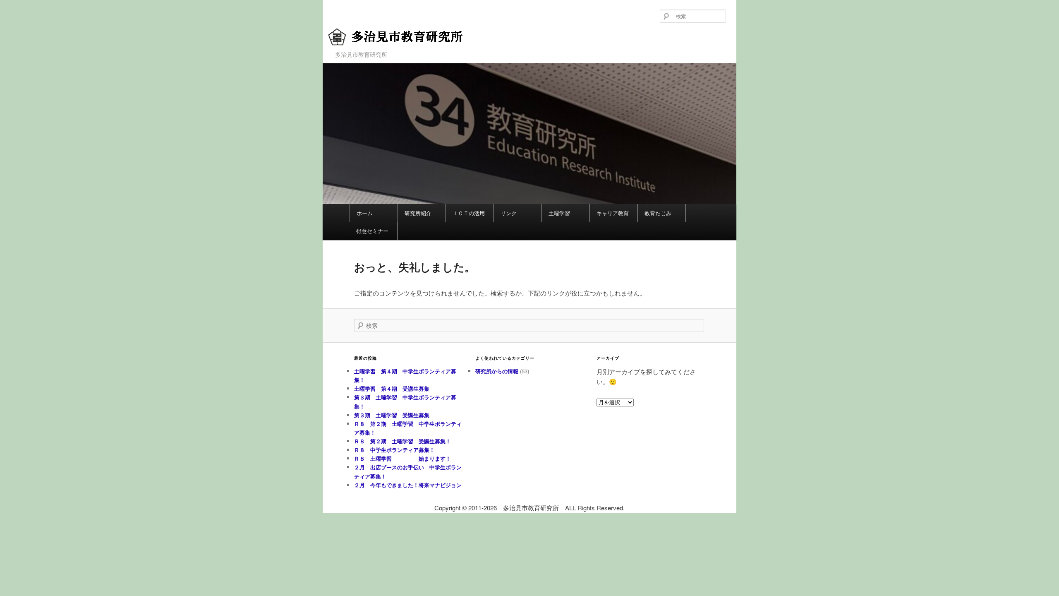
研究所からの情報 (496, 371)
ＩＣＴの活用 (469, 213)
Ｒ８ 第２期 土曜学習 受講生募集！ (402, 441)
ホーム (365, 213)
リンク (509, 213)
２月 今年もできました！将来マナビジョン (408, 485)
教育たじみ (658, 213)
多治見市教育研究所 (380, 50)
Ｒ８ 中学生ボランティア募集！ (394, 450)
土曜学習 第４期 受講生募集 (391, 388)
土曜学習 (559, 213)
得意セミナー (372, 231)
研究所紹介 (418, 213)
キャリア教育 (613, 213)
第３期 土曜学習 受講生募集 (391, 415)
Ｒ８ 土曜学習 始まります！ (402, 458)
